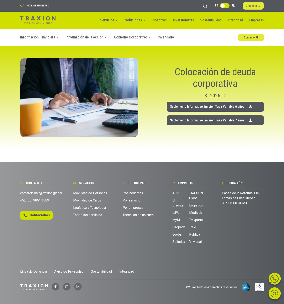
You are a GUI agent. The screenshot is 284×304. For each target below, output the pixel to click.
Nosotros (159, 20)
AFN (175, 193)
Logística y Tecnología (89, 208)
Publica (194, 234)
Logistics (196, 205)
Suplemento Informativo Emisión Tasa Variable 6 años (207, 107)
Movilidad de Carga (87, 200)
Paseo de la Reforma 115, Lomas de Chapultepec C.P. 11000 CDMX (241, 198)
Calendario (166, 37)
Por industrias (133, 193)
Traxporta (196, 220)
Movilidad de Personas (90, 193)
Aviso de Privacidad (68, 271)
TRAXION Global (196, 195)
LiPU (175, 213)
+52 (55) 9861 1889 (34, 200)
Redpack (178, 227)
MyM (176, 220)
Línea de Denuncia (33, 271)
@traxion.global (41, 193)
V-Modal (195, 242)
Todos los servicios (87, 215)
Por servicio (131, 200)
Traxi (192, 227)
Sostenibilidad (211, 20)
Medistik (195, 213)
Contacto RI (251, 37)
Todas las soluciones (138, 215)
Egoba (177, 234)
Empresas (256, 20)
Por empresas (133, 208)
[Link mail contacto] (274, 280)
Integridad (235, 20)
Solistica (178, 242)
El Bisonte (178, 202)
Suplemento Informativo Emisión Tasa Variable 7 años (207, 120)
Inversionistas (183, 20)
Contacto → (253, 5)
